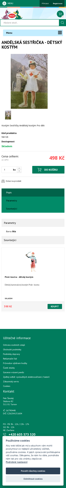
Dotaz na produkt (13, 181)
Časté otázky (9, 367)
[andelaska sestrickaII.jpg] (29, 81)
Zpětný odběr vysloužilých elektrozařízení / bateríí (26, 377)
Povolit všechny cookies (33, 471)
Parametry (11, 200)
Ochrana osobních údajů (14, 345)
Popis (9, 192)
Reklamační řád (10, 358)
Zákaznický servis (11, 381)
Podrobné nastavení (16, 462)
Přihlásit (45, 3)
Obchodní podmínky (12, 349)
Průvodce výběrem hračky (15, 363)
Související (11, 208)
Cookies (6, 386)
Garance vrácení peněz (13, 372)
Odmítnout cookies (33, 479)
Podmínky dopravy (11, 354)
